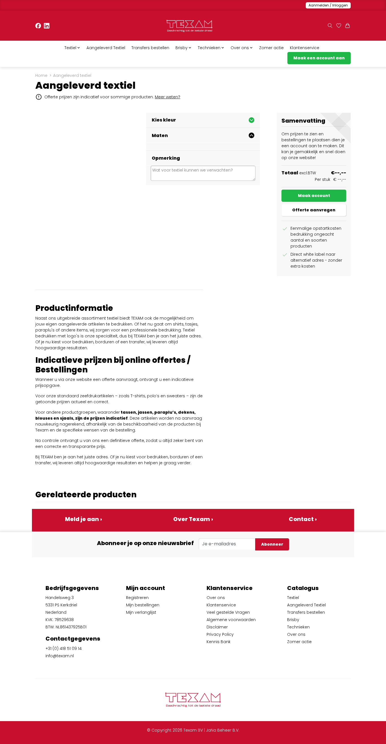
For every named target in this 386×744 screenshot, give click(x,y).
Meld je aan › (83, 519)
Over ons (216, 597)
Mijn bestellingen (142, 605)
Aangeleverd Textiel (105, 48)
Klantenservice (304, 48)
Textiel (293, 597)
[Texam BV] (189, 26)
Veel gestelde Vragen (228, 612)
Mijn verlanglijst (141, 612)
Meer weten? (167, 97)
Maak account (314, 195)
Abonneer (272, 544)
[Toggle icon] (330, 26)
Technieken (298, 627)
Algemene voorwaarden (231, 619)
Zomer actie (271, 48)
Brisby (293, 619)
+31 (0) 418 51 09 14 (63, 648)
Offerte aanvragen (313, 210)
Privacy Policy (220, 634)
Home (41, 75)
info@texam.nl (59, 656)
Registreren (137, 597)
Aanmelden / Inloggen (328, 5)
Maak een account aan (319, 58)
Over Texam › (193, 519)
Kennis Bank (219, 642)
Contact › (303, 519)
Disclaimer (217, 627)
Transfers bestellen (150, 48)
